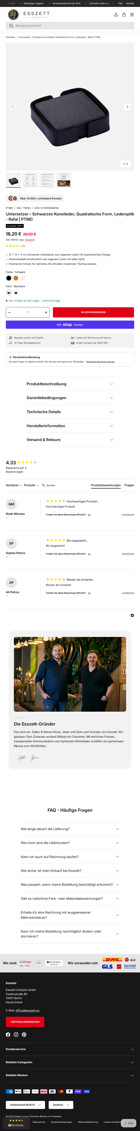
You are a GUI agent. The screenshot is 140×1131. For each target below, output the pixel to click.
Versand (29, 239)
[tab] (106, 486)
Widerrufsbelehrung (88, 1122)
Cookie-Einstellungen (114, 1122)
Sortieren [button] (12, 485)
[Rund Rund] (16, 292)
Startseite (10, 37)
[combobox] (70, 25)
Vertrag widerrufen (25, 1021)
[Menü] (132, 15)
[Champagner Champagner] (23, 278)
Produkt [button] (30, 485)
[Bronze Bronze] (16, 278)
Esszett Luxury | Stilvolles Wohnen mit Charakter (37, 1116)
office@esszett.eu (28, 1010)
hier (58, 300)
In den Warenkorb (93, 312)
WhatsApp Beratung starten (100, 361)
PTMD (9, 207)
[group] (25, 462)
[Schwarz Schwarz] (9, 278)
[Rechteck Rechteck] (9, 292)
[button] (124, 15)
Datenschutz (39, 1122)
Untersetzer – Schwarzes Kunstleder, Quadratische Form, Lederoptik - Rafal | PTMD (59, 37)
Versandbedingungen (61, 1122)
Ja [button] (89, 514)
